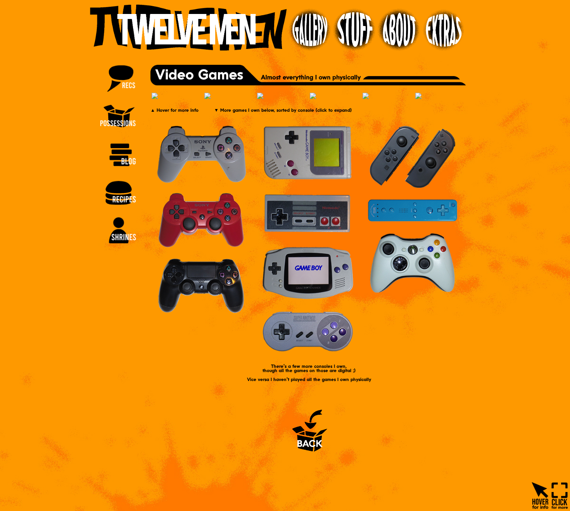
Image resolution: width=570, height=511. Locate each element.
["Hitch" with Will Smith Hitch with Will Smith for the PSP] (440, 97)
